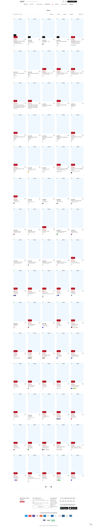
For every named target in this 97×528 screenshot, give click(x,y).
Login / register (72, 1)
